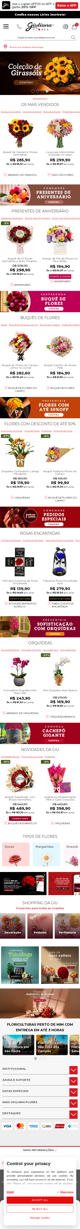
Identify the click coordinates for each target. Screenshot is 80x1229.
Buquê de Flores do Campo (23, 324)
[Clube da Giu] (40, 1017)
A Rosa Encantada (11, 540)
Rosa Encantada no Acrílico (23, 605)
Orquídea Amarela (31, 649)
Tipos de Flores (32, 430)
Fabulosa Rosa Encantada (59, 540)
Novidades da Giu (40, 749)
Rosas (4, 324)
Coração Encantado (33, 540)
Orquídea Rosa (68, 649)
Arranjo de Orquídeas (23, 713)
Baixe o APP (66, 5)
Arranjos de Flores (32, 111)
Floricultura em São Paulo (16, 1049)
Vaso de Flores (62, 174)
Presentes (46, 430)
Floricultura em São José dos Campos (50, 1047)
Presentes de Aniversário (40, 211)
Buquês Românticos (22, 823)
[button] (33, 91)
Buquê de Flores (51, 111)
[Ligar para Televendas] (19, 27)
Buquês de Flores (40, 318)
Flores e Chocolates (11, 111)
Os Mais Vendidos (40, 104)
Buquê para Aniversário (37, 218)
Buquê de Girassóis (50, 324)
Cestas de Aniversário (12, 218)
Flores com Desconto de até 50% (40, 424)
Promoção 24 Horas (11, 430)
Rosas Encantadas (40, 533)
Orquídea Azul (50, 649)
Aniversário (22, 284)
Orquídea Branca (10, 649)
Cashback (65, 27)
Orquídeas (22, 497)
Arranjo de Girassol (22, 174)
